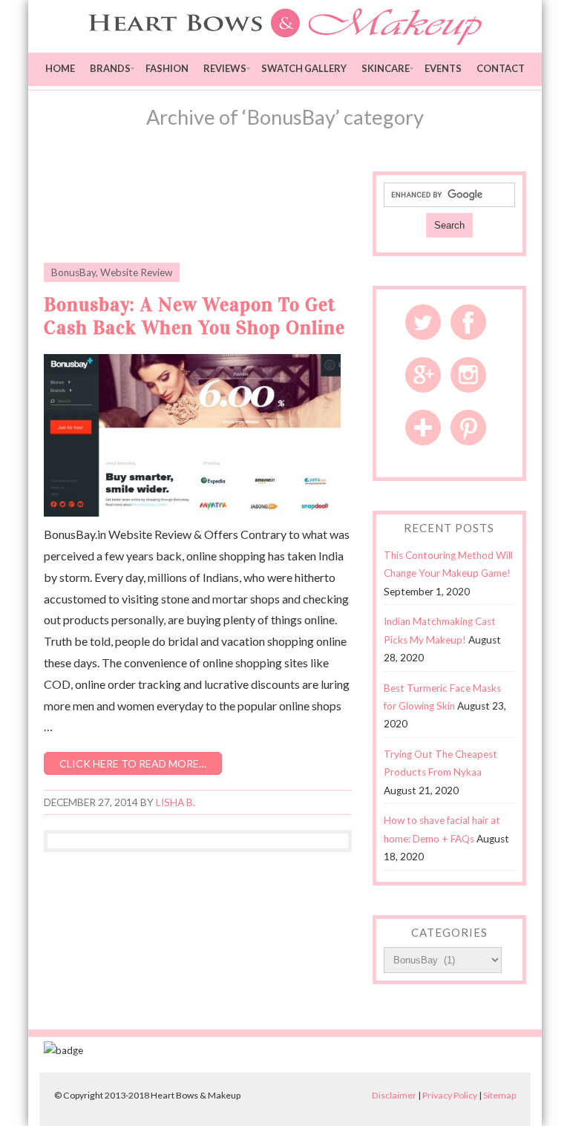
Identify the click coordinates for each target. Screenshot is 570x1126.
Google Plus (423, 375)
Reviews (224, 68)
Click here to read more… (132, 763)
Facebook (468, 322)
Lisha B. (175, 802)
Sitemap (499, 1095)
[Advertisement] (217, 208)
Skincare (385, 68)
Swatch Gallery (304, 68)
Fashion (167, 68)
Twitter (423, 322)
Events (443, 68)
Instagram (468, 375)
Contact (500, 68)
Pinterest (468, 427)
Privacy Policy (449, 1095)
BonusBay (73, 272)
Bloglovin (423, 427)
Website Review (136, 272)
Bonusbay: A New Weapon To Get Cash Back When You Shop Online (194, 316)
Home (60, 68)
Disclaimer (394, 1095)
